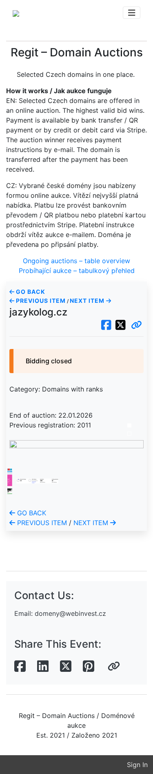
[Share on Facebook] (20, 666)
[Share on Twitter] (65, 666)
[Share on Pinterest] (88, 666)
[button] (136, 325)
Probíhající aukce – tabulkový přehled (77, 270)
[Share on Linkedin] (43, 666)
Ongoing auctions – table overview (76, 261)
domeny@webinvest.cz (70, 613)
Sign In (137, 765)
